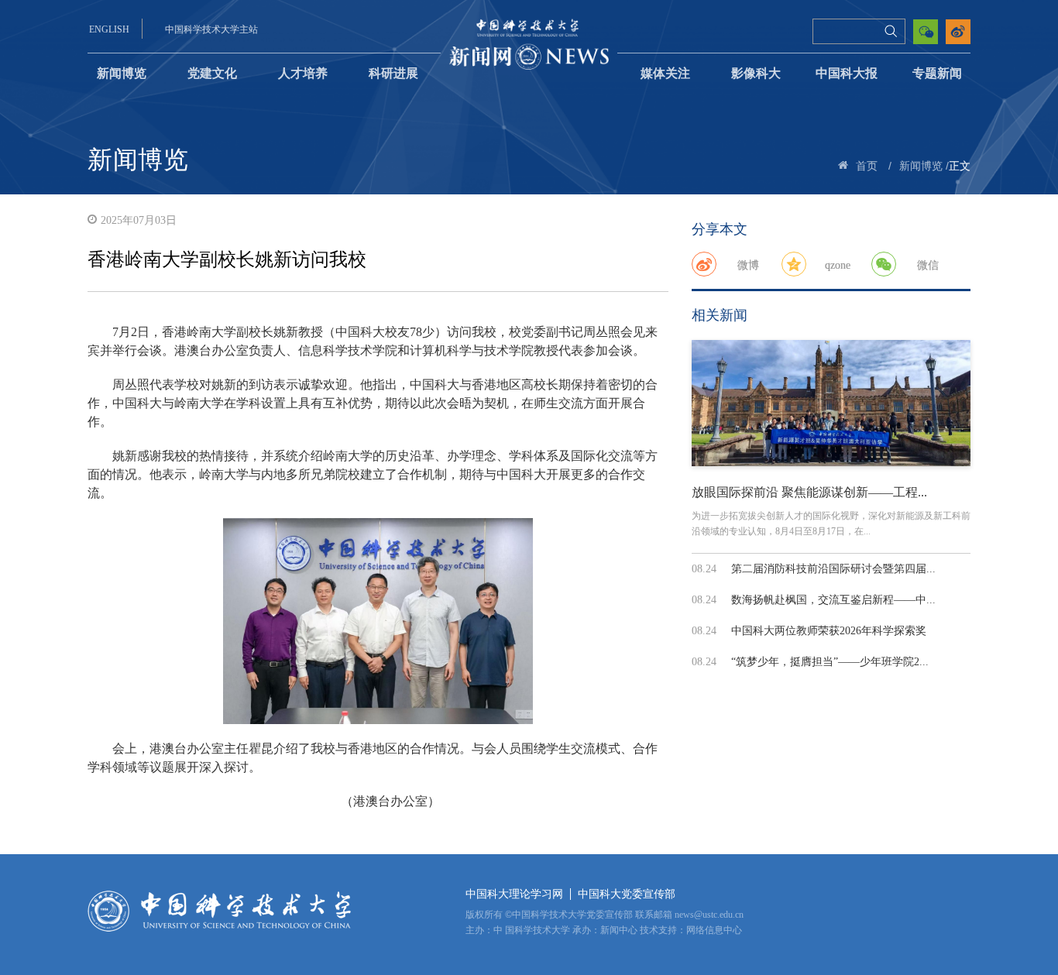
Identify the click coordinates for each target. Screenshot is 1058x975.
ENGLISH (109, 29)
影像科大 (756, 73)
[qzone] (793, 264)
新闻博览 (121, 73)
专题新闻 (937, 73)
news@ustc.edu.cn (709, 914)
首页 (867, 166)
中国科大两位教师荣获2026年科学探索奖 (828, 631)
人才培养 (303, 73)
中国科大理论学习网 (514, 894)
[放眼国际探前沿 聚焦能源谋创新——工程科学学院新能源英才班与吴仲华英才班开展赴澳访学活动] (831, 403)
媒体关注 (665, 73)
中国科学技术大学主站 (211, 29)
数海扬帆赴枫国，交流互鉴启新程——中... (833, 600)
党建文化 (212, 73)
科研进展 (393, 73)
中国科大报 (847, 73)
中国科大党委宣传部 (626, 894)
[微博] (704, 264)
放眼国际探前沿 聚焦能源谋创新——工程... (809, 492)
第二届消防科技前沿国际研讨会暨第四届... (833, 569)
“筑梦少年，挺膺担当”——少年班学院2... (830, 662)
